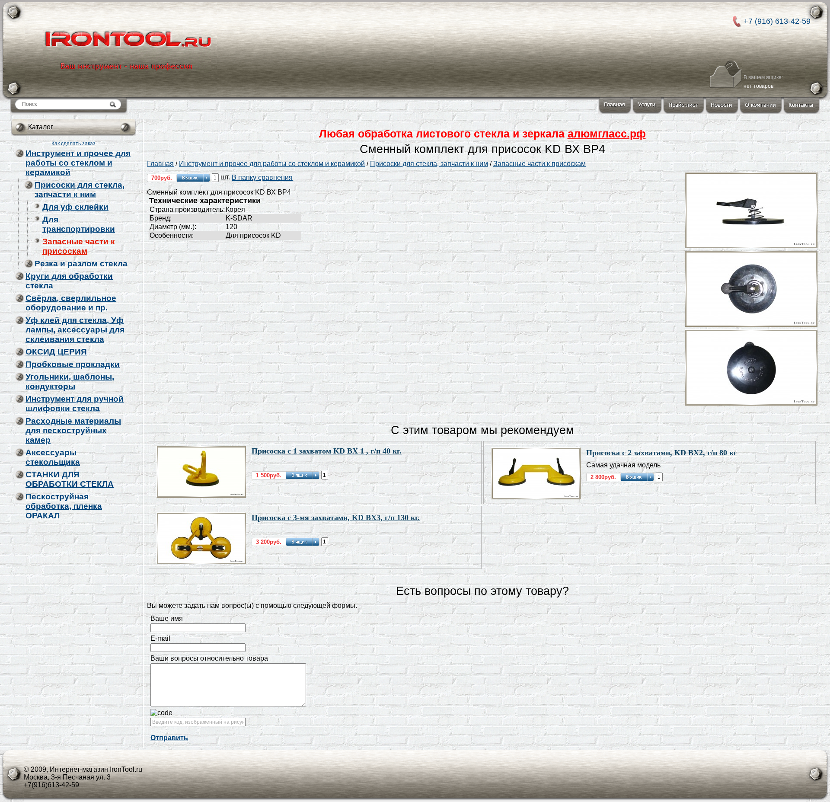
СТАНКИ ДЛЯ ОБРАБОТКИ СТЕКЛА (70, 479)
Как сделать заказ (73, 144)
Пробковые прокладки (73, 364)
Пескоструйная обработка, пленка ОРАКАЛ (64, 506)
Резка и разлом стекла (81, 263)
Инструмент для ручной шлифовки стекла (75, 403)
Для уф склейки (75, 206)
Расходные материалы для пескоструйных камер (73, 430)
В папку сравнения (262, 177)
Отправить (169, 737)
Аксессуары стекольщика (53, 457)
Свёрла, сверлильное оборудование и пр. (71, 303)
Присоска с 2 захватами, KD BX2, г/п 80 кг (661, 452)
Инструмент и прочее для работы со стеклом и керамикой (78, 163)
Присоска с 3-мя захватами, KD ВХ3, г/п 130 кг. (336, 517)
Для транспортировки (78, 224)
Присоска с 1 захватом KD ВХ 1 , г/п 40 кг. (327, 451)
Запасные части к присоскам (78, 246)
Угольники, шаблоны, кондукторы (70, 381)
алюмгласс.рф (607, 134)
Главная (160, 163)
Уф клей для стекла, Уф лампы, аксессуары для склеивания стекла (75, 330)
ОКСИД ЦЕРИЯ (56, 351)
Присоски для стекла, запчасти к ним (79, 189)
